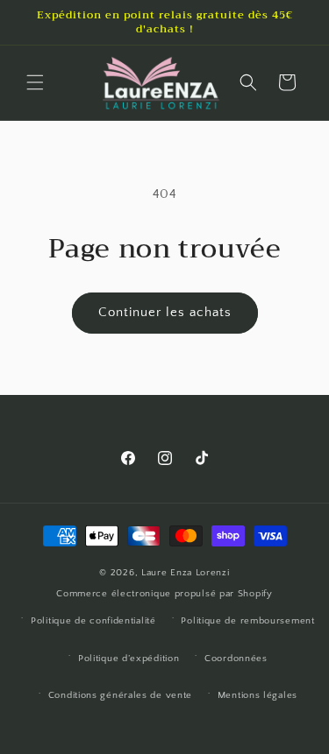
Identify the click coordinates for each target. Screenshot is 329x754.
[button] (35, 82)
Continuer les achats (165, 312)
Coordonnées (236, 658)
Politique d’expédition (128, 658)
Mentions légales (257, 695)
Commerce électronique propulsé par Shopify (164, 593)
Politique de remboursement (247, 621)
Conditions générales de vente (120, 695)
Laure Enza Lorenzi (185, 572)
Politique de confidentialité (93, 621)
